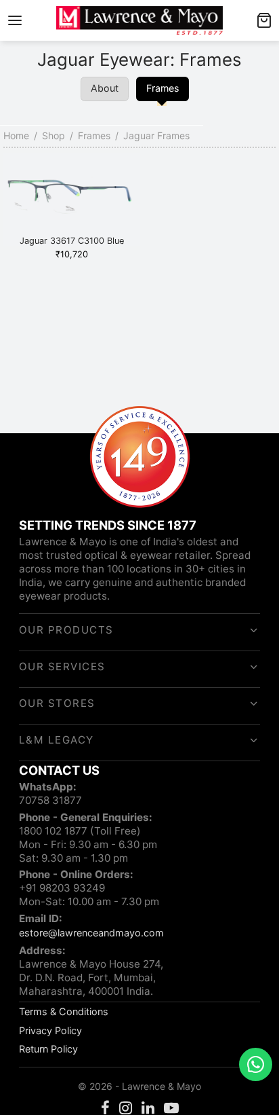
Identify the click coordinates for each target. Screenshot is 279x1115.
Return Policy (48, 1049)
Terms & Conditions (63, 1011)
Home (16, 135)
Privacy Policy (50, 1030)
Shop (53, 135)
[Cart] (264, 20)
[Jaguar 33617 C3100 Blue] (71, 199)
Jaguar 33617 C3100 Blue (72, 241)
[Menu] (15, 20)
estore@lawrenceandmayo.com (91, 932)
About (105, 88)
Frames (94, 135)
